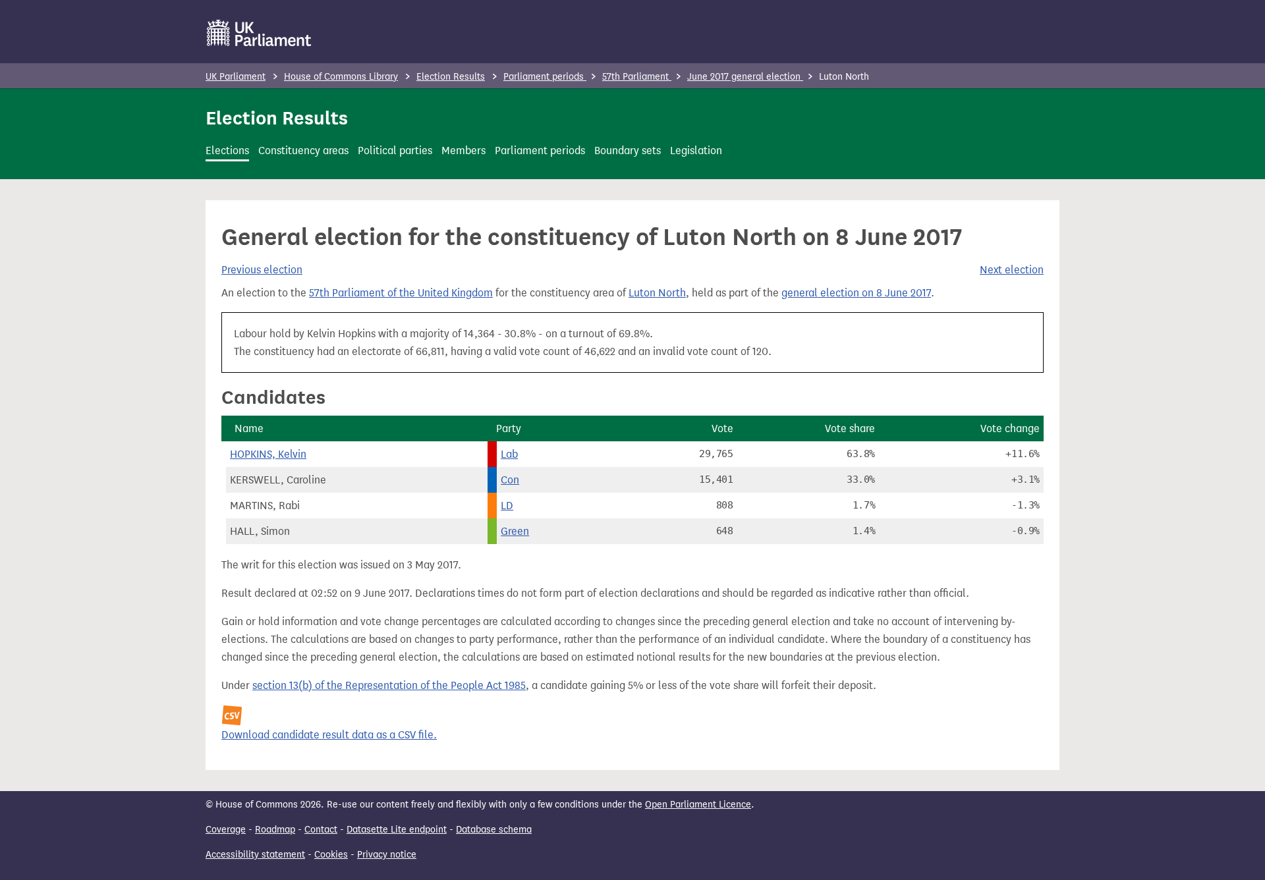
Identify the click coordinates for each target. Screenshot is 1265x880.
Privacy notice (386, 854)
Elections (227, 150)
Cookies (331, 854)
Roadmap (275, 829)
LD (507, 505)
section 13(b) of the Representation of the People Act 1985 (389, 685)
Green (515, 531)
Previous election (261, 269)
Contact (320, 829)
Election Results (450, 76)
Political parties (395, 150)
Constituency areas (303, 150)
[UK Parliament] (259, 32)
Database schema (494, 829)
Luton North (657, 293)
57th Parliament (636, 76)
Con (510, 480)
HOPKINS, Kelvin (268, 454)
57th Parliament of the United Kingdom (401, 293)
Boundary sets (627, 150)
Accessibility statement (255, 854)
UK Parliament (236, 76)
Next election (1012, 269)
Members (463, 150)
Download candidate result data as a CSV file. (329, 735)
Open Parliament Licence (698, 804)
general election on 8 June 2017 (856, 293)
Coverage (226, 829)
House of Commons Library (341, 76)
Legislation (696, 150)
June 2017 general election (745, 76)
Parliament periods (544, 76)
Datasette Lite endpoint (397, 829)
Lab (509, 454)
